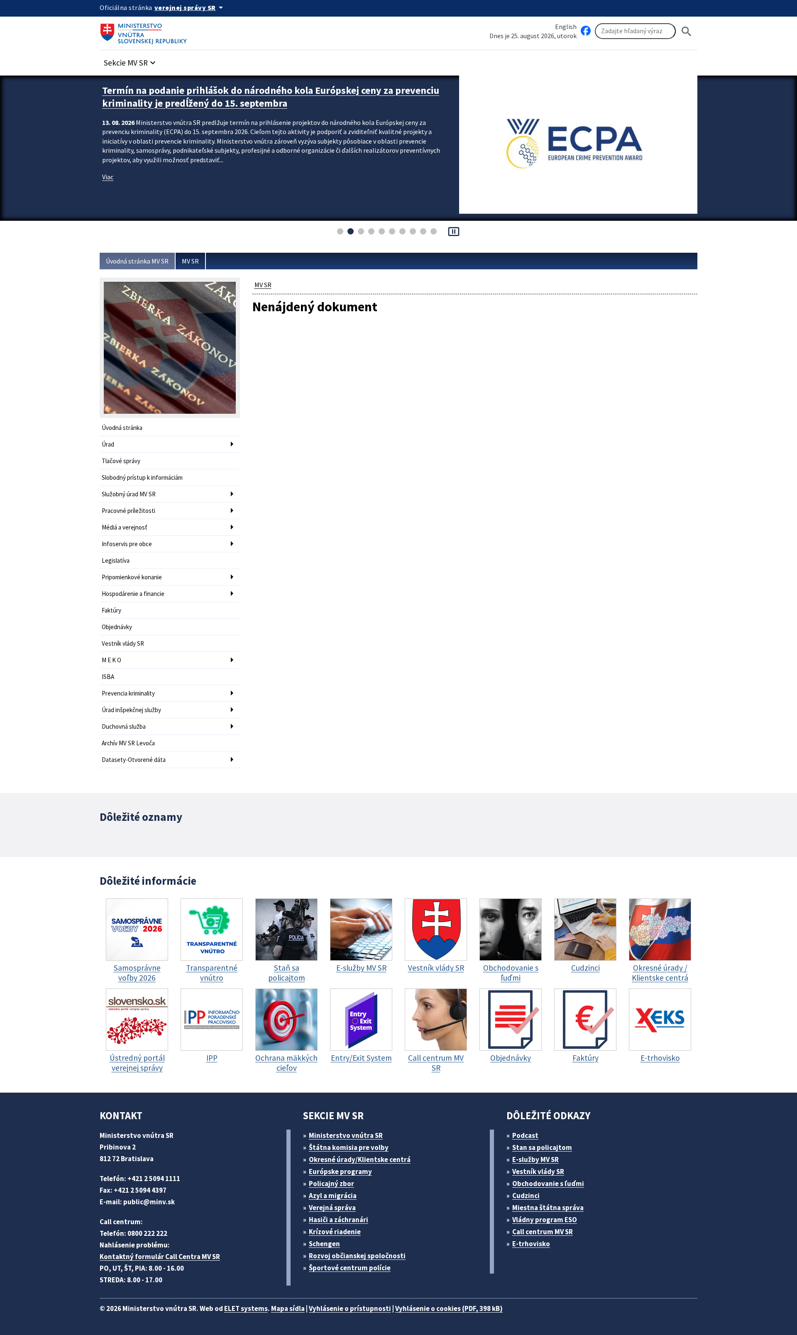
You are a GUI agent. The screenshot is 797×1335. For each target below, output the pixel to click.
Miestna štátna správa (548, 1207)
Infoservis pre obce (127, 544)
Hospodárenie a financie (133, 594)
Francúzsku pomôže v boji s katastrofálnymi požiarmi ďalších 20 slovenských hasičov (272, 97)
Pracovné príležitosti (128, 511)
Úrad (108, 444)
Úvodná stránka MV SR (137, 261)
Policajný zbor (331, 1183)
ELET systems (246, 1308)
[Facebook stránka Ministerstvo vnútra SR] (586, 31)
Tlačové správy (121, 461)
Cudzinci (526, 1195)
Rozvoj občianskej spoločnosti (357, 1255)
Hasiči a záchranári (338, 1219)
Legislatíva (116, 560)
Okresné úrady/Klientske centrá (360, 1159)
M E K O (111, 660)
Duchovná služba (124, 726)
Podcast (525, 1135)
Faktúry (111, 610)
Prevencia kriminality (128, 693)
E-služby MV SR (535, 1159)
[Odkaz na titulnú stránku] (145, 31)
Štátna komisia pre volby (349, 1147)
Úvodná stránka (122, 428)
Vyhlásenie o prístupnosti (350, 1308)
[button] (130, 60)
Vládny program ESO (544, 1219)
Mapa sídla (288, 1308)
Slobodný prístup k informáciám (142, 477)
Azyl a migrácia (333, 1195)
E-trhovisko (531, 1243)
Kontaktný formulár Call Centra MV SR (160, 1256)
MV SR (190, 261)
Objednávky (117, 627)
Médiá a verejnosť (124, 527)
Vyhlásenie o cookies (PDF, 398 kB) (449, 1308)
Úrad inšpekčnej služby (131, 710)
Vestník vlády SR (123, 643)
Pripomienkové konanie (132, 577)
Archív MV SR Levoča (128, 743)
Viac (107, 177)
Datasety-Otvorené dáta (134, 760)
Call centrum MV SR (542, 1231)
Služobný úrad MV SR (129, 494)
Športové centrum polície (350, 1267)
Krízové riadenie (335, 1231)
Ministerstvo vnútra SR (346, 1135)
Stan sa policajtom (542, 1147)
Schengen (324, 1243)
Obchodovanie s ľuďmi (548, 1183)
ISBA (108, 677)
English (566, 26)
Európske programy (340, 1171)
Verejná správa (332, 1207)
